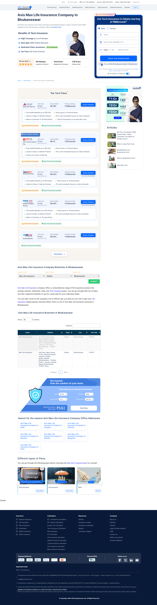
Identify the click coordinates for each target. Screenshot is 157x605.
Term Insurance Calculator (56, 528)
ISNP (111, 531)
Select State (49, 272)
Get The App (73, 2)
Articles (81, 519)
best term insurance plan (77, 463)
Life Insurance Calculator (56, 537)
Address (50, 332)
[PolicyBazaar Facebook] (120, 560)
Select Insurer (22, 272)
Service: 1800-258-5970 (105, 2)
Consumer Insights (84, 531)
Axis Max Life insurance (27, 288)
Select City (76, 272)
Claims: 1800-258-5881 (122, 2)
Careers (112, 525)
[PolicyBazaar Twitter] (125, 560)
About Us (113, 519)
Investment (23, 528)
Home (19, 80)
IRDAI (17, 570)
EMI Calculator (52, 531)
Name (28, 332)
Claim (63, 2)
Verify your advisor (116, 537)
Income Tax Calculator (55, 525)
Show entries (28, 320)
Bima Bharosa (25, 570)
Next (65, 372)
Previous (54, 372)
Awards (81, 528)
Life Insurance (27, 80)
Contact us (113, 534)
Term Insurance (56, 291)
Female (113, 28)
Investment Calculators (58, 519)
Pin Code (94, 332)
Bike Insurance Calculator (56, 549)
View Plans (84, 408)
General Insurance (25, 519)
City (80, 332)
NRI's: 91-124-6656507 (87, 2)
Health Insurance (25, 531)
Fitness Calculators (56, 522)
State (68, 332)
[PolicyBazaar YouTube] (137, 560)
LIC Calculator (52, 534)
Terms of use (117, 70)
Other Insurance (24, 534)
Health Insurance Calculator (57, 540)
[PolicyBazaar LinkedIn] (131, 560)
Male (103, 28)
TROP (80, 487)
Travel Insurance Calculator (56, 543)
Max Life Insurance (25, 337)
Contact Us (136, 2)
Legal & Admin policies (117, 528)
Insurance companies (85, 525)
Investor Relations (116, 540)
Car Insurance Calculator (56, 546)
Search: (69, 326)
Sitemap (113, 522)
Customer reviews (84, 522)
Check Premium (88, 105)
